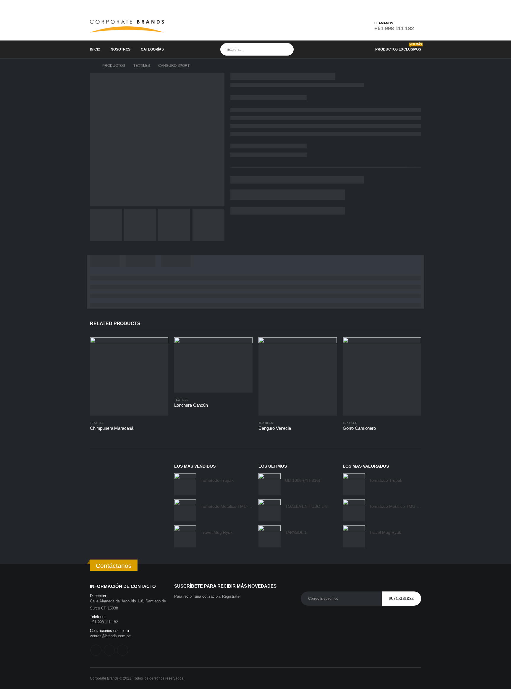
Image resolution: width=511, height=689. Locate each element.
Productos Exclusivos (398, 47)
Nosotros (120, 49)
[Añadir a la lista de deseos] (165, 422)
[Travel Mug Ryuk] (185, 536)
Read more (158, 347)
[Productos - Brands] (127, 26)
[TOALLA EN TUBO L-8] (269, 510)
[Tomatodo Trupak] (185, 484)
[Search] (288, 49)
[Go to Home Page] (92, 65)
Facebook (95, 650)
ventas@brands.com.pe (110, 636)
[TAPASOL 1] (269, 536)
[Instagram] (408, 6)
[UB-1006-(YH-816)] (269, 484)
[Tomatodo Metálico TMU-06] (185, 510)
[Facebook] (398, 6)
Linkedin (122, 650)
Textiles (97, 422)
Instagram (109, 650)
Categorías (152, 49)
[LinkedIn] (417, 6)
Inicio (95, 49)
